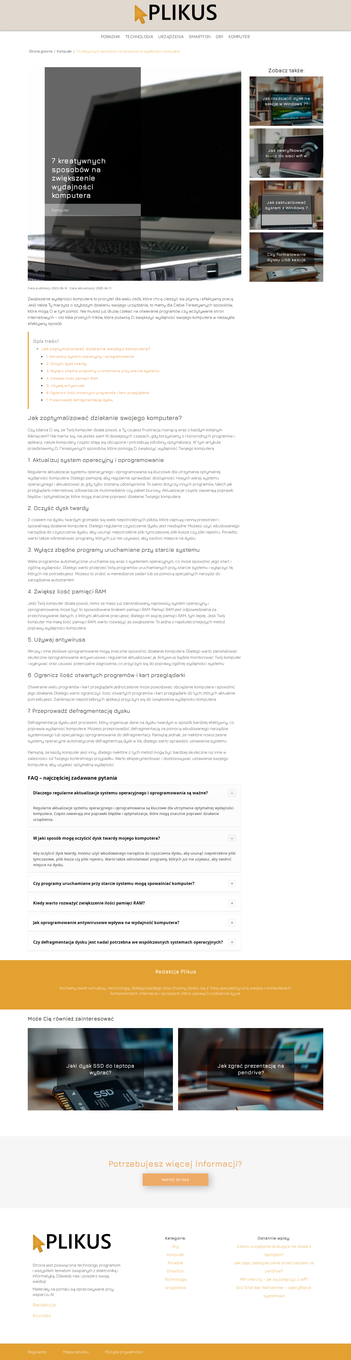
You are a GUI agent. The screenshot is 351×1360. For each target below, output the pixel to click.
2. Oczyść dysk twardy (66, 363)
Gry (220, 36)
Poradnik (110, 36)
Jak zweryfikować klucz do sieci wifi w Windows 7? (286, 153)
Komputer (239, 36)
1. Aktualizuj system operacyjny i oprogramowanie (90, 356)
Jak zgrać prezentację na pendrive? (250, 1069)
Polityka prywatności (124, 1351)
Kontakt (42, 1315)
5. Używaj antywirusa (65, 385)
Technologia (139, 36)
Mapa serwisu (76, 1351)
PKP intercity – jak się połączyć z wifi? (274, 1279)
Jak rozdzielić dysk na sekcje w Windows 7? (286, 101)
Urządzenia (171, 36)
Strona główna (41, 51)
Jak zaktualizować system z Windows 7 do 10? (286, 205)
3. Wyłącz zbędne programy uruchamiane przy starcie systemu (103, 370)
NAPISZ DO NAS (175, 1180)
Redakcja (44, 1305)
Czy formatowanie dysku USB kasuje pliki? (286, 257)
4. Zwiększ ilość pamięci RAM (72, 378)
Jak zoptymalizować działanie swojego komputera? (95, 348)
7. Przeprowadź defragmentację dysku (79, 400)
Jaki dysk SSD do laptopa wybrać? (100, 1069)
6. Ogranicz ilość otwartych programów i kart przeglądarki (97, 392)
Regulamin (37, 1351)
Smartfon (200, 36)
